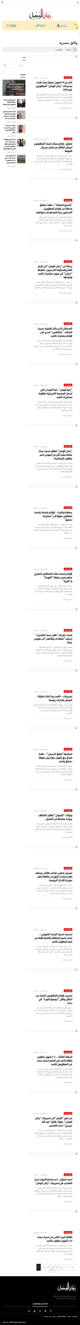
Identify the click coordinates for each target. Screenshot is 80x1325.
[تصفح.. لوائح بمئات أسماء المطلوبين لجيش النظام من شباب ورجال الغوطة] (53, 118)
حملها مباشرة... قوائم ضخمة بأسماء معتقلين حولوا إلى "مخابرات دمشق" (53, 516)
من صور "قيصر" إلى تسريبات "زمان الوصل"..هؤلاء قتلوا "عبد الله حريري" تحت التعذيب (53, 1122)
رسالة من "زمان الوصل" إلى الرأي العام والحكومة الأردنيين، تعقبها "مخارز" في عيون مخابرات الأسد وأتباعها (55, 272)
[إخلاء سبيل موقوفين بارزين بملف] (21, 146)
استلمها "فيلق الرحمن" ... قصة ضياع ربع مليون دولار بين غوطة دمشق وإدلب (55, 758)
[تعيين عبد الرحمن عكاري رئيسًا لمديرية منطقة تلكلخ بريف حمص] (21, 132)
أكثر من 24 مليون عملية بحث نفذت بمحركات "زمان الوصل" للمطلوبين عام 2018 (54, 86)
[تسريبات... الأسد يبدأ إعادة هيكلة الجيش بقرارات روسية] (53, 671)
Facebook (43, 78)
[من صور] (53, 1092)
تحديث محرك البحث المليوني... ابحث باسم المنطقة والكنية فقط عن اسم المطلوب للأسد (53, 938)
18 (51, 1270)
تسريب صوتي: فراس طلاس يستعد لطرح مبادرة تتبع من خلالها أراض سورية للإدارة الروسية (53, 877)
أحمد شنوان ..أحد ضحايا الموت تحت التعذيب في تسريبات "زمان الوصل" (53, 1182)
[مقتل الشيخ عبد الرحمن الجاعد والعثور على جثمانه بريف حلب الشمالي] (13, 95)
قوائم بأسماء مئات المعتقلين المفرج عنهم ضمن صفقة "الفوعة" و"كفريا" (53, 578)
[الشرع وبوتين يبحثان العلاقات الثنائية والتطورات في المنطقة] (21, 107)
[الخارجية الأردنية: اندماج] (21, 163)
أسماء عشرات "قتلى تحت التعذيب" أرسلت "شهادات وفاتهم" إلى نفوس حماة (53, 639)
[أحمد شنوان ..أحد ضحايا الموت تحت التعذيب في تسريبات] (53, 1154)
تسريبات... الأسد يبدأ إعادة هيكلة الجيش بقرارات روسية (55, 698)
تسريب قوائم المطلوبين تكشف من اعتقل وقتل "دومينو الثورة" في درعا (54, 999)
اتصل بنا (46, 1316)
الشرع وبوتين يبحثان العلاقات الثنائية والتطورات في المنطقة (9, 102)
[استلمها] (53, 728)
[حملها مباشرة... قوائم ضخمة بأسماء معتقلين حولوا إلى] (53, 487)
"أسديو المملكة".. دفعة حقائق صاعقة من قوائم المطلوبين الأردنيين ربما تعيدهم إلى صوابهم (54, 209)
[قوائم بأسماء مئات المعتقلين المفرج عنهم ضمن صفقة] (53, 548)
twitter (35, 78)
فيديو (54, 1316)
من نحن (69, 1316)
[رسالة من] (53, 241)
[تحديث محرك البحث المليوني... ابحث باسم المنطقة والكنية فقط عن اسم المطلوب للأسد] (53, 909)
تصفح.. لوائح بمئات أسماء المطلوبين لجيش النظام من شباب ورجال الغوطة (53, 147)
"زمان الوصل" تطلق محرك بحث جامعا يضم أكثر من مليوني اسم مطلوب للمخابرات (55, 455)
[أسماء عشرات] (53, 609)
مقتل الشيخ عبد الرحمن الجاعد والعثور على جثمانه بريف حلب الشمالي (15, 87)
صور (50, 1316)
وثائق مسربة (58, 49)
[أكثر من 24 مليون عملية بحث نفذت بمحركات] (53, 57)
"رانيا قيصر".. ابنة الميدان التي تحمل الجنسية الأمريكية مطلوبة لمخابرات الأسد (55, 394)
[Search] (5, 65)
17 (72, 1267)
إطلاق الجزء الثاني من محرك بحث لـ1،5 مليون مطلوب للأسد (54, 1239)
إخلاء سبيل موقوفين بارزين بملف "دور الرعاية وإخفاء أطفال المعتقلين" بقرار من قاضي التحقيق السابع (9, 144)
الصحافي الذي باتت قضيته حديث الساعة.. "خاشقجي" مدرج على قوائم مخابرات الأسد (55, 332)
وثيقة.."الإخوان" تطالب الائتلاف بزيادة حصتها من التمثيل (55, 817)
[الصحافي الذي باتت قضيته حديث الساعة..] (53, 303)
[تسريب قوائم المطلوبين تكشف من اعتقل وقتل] (53, 970)
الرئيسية (68, 49)
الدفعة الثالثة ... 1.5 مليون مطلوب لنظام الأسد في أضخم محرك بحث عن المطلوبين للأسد (54, 1061)
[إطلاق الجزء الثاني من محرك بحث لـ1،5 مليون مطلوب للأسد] (53, 1211)
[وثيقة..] (53, 790)
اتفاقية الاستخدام (61, 1316)
